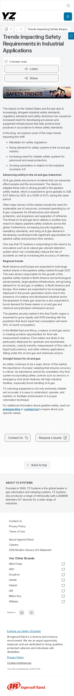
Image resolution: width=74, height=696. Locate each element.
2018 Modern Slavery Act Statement (30, 549)
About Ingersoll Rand (21, 539)
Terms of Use (17, 531)
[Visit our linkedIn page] (21, 612)
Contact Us (15, 521)
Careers (13, 544)
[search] (68, 6)
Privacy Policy (17, 526)
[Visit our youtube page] (31, 612)
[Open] (68, 16)
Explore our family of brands (24, 631)
